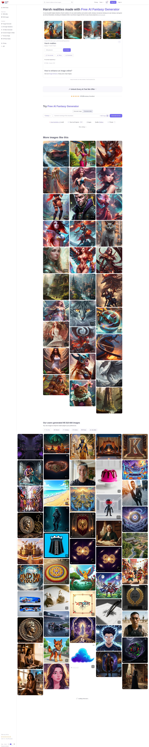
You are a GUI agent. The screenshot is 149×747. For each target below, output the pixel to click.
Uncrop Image (6, 35)
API (4, 46)
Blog (2, 744)
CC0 (54, 63)
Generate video (88, 111)
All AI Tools (5, 7)
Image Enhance (53, 73)
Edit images (6, 17)
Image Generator (7, 23)
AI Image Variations (7, 26)
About (5, 744)
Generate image (78, 111)
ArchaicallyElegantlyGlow (63, 40)
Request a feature (5, 746)
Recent (57, 430)
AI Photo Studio (7, 38)
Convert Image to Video (9, 32)
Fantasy (46, 45)
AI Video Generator (7, 29)
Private (111, 122)
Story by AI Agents (74, 122)
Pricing (96, 2)
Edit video (5, 14)
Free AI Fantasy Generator (100, 9)
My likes (48, 430)
